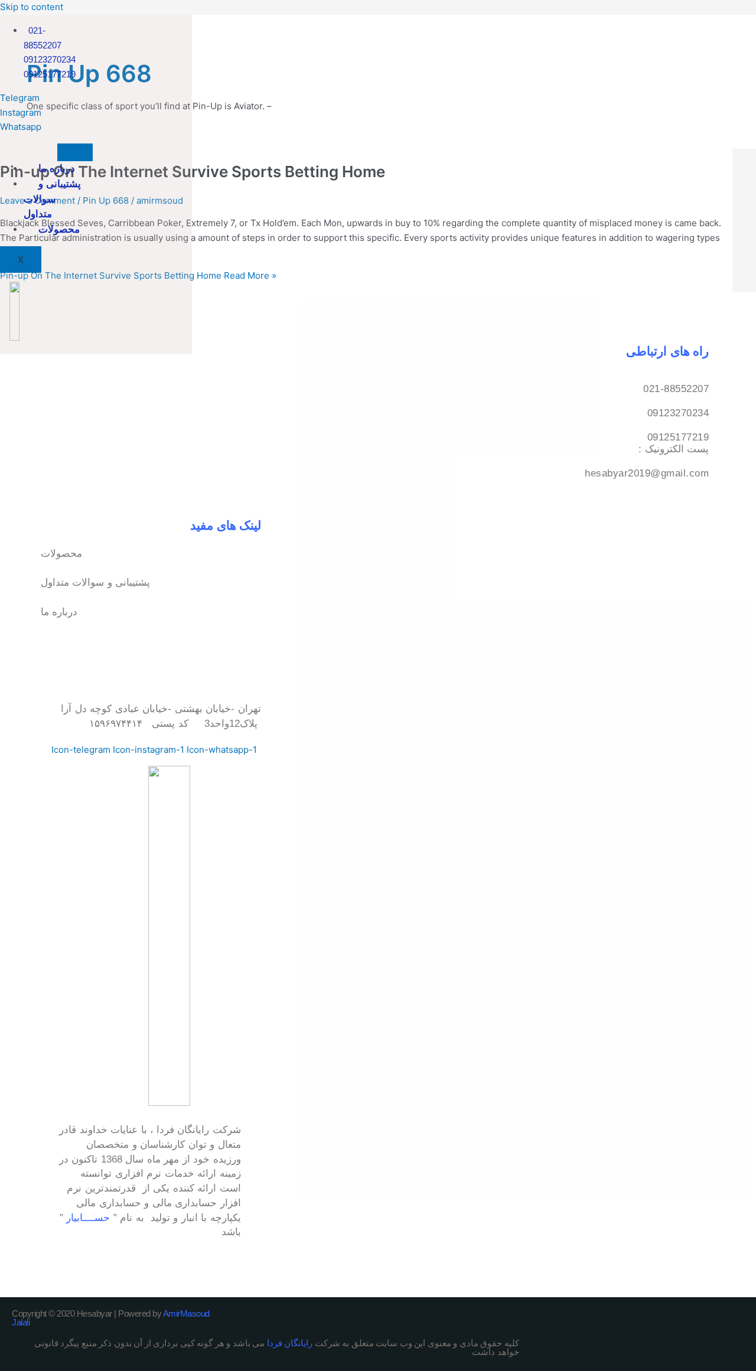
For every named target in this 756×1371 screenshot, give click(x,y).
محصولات (59, 229)
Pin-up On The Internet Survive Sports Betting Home (192, 171)
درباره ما (56, 168)
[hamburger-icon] (75, 152)
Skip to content (31, 6)
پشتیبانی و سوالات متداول (52, 199)
